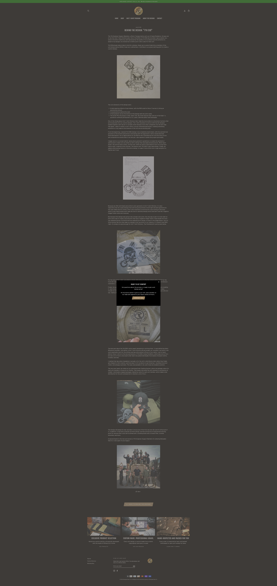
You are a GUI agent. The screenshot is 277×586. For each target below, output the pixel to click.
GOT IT (138, 301)
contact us (138, 298)
